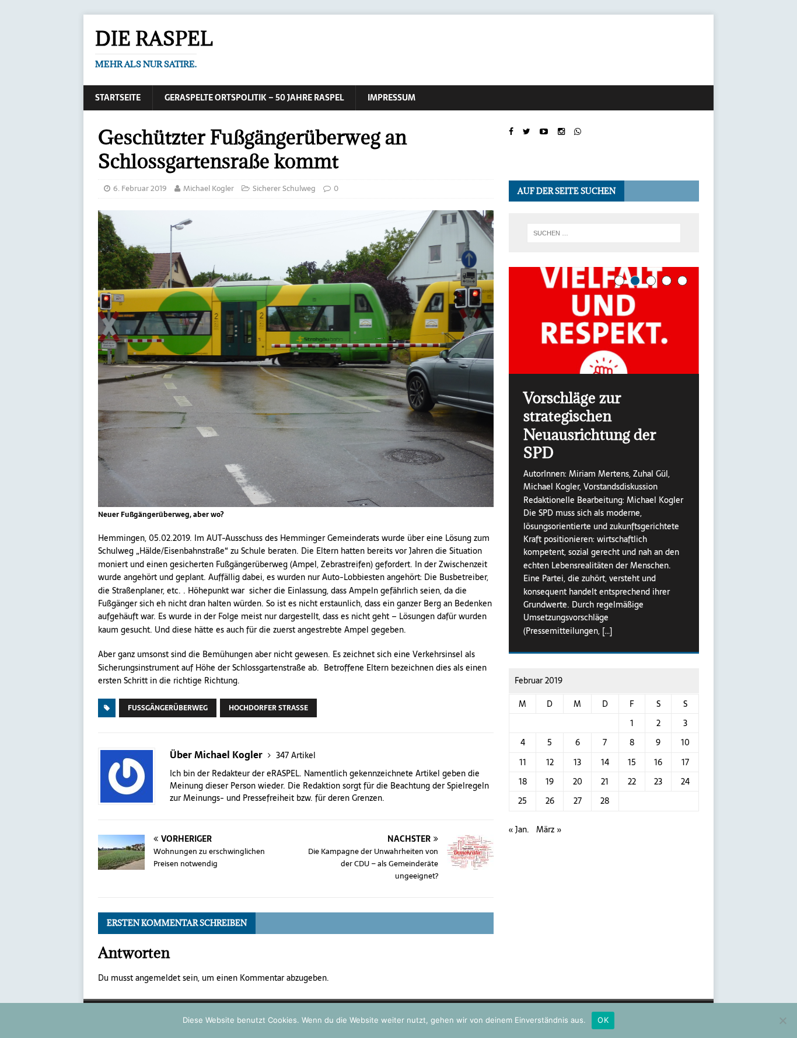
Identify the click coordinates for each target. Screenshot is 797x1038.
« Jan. (519, 829)
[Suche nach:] (604, 233)
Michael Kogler (208, 188)
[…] (607, 630)
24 (685, 781)
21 (605, 781)
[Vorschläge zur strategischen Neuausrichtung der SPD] (604, 320)
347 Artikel (296, 755)
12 (550, 762)
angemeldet (157, 977)
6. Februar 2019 (140, 188)
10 (685, 742)
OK (603, 1020)
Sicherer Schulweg (284, 188)
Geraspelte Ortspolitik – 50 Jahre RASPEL (254, 97)
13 (577, 762)
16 (658, 762)
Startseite (118, 97)
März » (549, 829)
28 (604, 800)
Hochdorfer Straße (268, 708)
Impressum (391, 97)
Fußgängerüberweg (168, 708)
